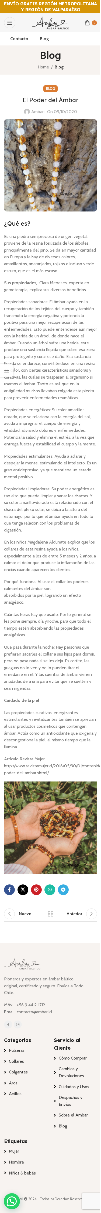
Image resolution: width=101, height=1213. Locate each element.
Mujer (14, 1151)
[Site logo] (50, 22)
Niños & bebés (22, 1173)
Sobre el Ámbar (73, 1115)
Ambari (37, 111)
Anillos (15, 1093)
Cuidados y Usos (74, 1086)
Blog (59, 67)
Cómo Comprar (73, 1058)
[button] (12, 1201)
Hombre (16, 1162)
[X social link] (23, 889)
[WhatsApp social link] (49, 889)
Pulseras (17, 1050)
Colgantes (18, 1072)
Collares (16, 1061)
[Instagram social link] (18, 1025)
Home (43, 67)
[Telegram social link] (63, 889)
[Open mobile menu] (9, 22)
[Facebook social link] (9, 889)
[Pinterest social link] (36, 889)
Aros (13, 1082)
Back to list (50, 913)
